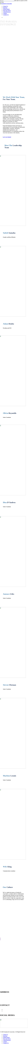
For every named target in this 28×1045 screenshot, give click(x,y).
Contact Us (6, 1043)
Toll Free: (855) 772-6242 (9, 1009)
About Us (5, 1034)
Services (5, 1036)
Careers (5, 1041)
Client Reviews (7, 1040)
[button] (7, 137)
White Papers (6, 1037)
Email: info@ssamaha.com (9, 1011)
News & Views (7, 1038)
